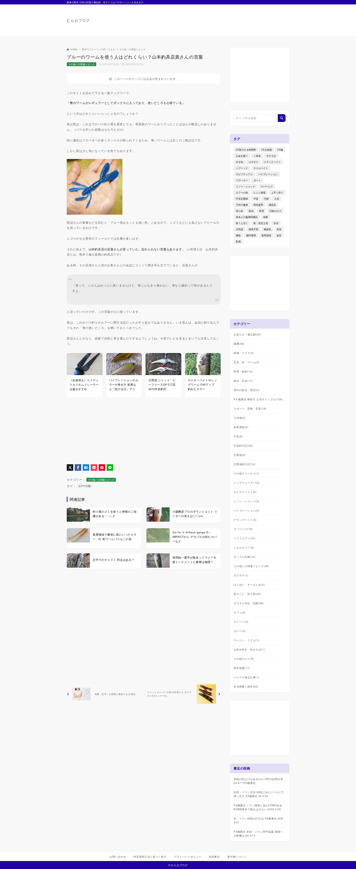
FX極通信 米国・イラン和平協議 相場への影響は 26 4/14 (258, 833)
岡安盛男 (258, 204)
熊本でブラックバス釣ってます (98, 49)
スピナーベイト (245, 492)
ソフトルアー (245, 538)
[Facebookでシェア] (78, 467)
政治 (251, 211)
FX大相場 (266, 149)
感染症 (272, 204)
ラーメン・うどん (246, 640)
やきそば (271, 156)
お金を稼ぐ (242, 156)
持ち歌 (239, 211)
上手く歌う (277, 192)
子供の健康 (242, 204)
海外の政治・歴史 (246, 390)
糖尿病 (267, 229)
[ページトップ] (347, 860)
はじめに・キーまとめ (249, 584)
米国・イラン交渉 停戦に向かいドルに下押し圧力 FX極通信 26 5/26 (259, 794)
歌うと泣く (242, 223)
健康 (239, 343)
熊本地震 (242, 668)
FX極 (280, 149)
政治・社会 (243, 381)
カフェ (240, 612)
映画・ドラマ (244, 353)
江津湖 (240, 418)
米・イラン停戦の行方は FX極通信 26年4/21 (259, 820)
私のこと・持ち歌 (247, 594)
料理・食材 (243, 371)
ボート (257, 180)
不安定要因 (242, 198)
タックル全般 (245, 557)
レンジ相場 (259, 192)
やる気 (239, 162)
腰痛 (238, 235)
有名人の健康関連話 (247, 217)
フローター (242, 180)
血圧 (279, 235)
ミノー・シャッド (245, 186)
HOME (74, 49)
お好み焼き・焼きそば (249, 649)
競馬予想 (253, 229)
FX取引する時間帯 (246, 149)
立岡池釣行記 (245, 464)
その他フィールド (246, 473)
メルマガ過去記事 (246, 677)
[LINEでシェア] (110, 467)
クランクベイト (272, 162)
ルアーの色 (84, 486)
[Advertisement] (221, 18)
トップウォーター (246, 482)
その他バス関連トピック (132, 49)
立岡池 (239, 229)
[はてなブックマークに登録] (86, 467)
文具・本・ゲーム (246, 362)
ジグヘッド (242, 168)
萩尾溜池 (266, 235)
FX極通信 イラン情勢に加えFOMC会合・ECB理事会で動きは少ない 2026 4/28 (259, 807)
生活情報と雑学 (246, 686)
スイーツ (241, 621)
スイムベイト (260, 168)
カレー (240, 631)
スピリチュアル (244, 174)
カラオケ (253, 162)
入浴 (276, 198)
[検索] (282, 118)
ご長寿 (257, 156)
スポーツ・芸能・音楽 (250, 408)
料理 (261, 211)
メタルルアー (244, 547)
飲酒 (238, 241)
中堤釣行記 (243, 445)
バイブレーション (268, 174)
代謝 (266, 198)
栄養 (265, 217)
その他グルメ (244, 659)
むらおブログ (78, 20)
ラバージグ (267, 186)
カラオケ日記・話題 (249, 603)
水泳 (275, 223)
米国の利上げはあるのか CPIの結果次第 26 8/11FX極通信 (258, 781)
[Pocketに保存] (94, 467)
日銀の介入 (275, 211)
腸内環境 (251, 235)
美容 (279, 229)
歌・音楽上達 (260, 223)
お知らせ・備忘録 (247, 334)
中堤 (255, 198)
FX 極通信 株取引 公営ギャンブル (258, 399)
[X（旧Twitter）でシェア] (70, 467)
